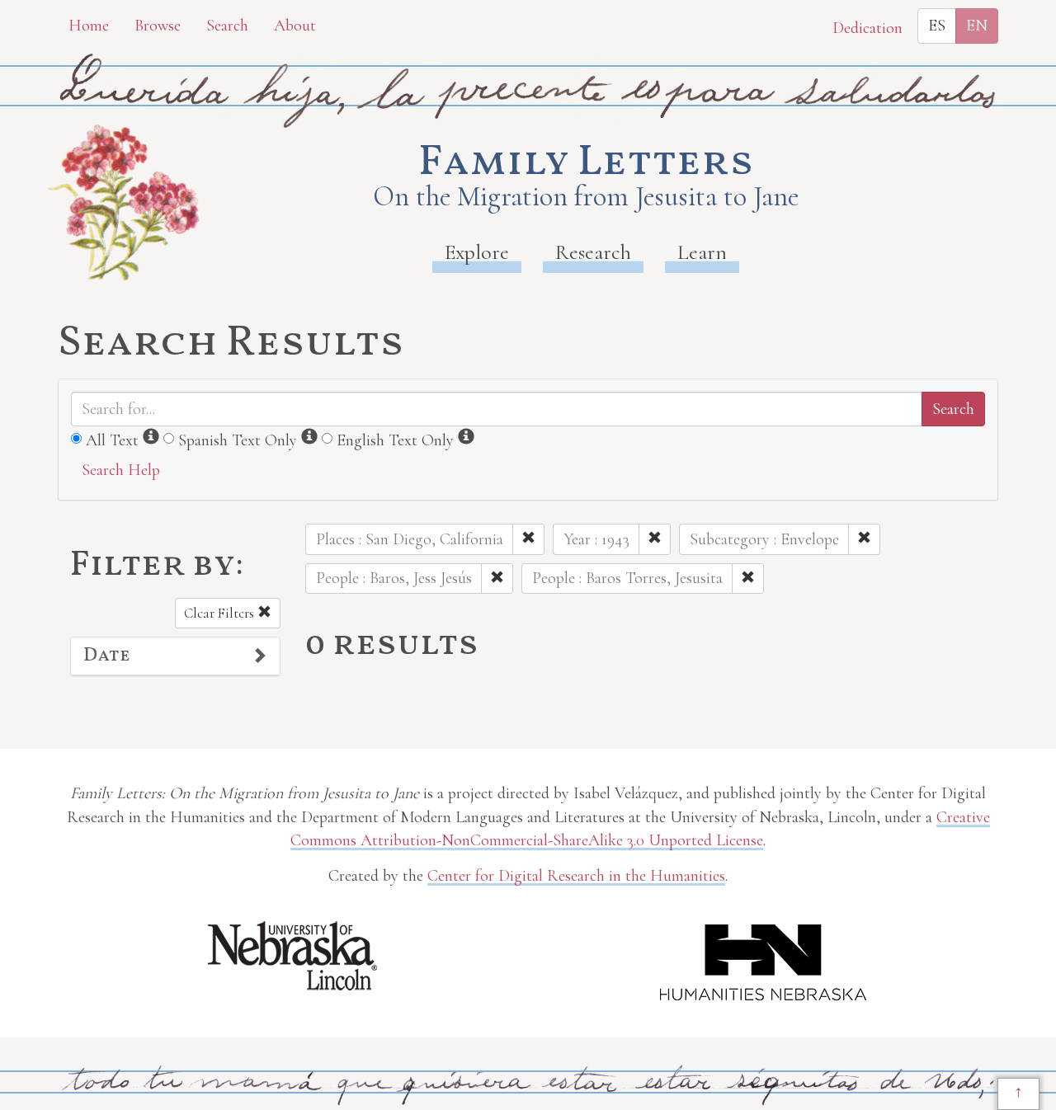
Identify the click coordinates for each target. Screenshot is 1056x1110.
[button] (175, 656)
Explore (477, 252)
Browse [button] (157, 25)
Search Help (121, 470)
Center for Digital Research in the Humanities (576, 876)
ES (936, 25)
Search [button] (227, 25)
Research (593, 252)
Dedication (867, 28)
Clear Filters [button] (220, 613)
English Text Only (395, 440)
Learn (702, 252)
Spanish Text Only (237, 440)
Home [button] (88, 25)
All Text (112, 440)
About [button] (295, 25)
